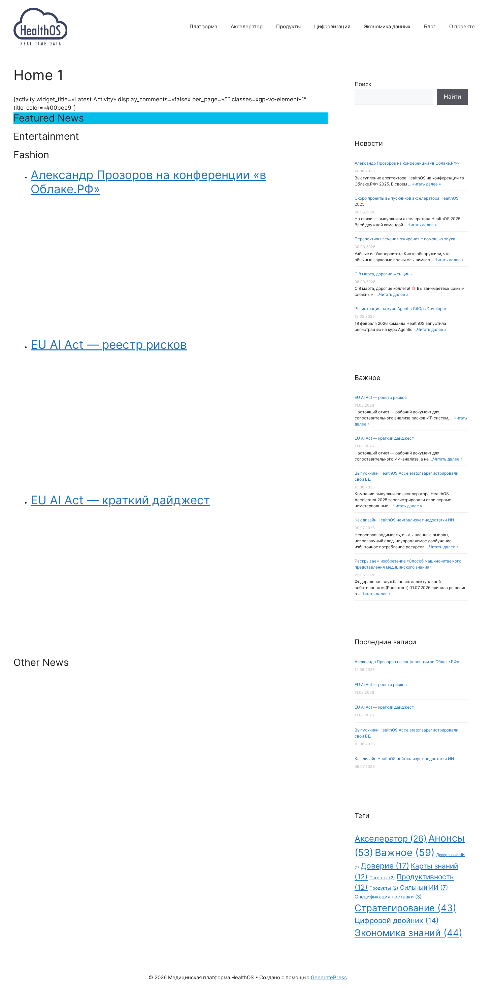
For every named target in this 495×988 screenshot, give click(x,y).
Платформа (203, 26)
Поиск (363, 84)
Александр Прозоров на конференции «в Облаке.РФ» (407, 163)
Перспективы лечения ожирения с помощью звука (405, 238)
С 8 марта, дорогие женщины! (384, 273)
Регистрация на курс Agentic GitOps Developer (400, 308)
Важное (405, 852)
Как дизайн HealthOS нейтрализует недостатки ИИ (404, 519)
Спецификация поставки (388, 896)
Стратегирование (405, 908)
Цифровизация (332, 26)
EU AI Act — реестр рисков (381, 397)
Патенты (382, 877)
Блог (430, 26)
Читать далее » (426, 183)
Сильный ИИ (424, 887)
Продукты (288, 26)
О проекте (462, 26)
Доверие (385, 865)
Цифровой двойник (397, 920)
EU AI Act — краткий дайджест (384, 438)
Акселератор (247, 26)
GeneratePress (329, 977)
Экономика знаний (408, 933)
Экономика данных (387, 26)
